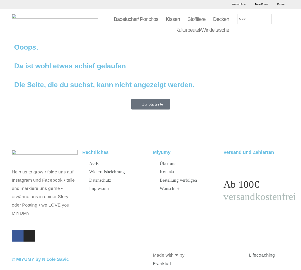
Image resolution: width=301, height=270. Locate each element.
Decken (221, 19)
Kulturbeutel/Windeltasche (202, 30)
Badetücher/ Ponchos (136, 19)
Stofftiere (196, 19)
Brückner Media (202, 255)
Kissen (173, 19)
